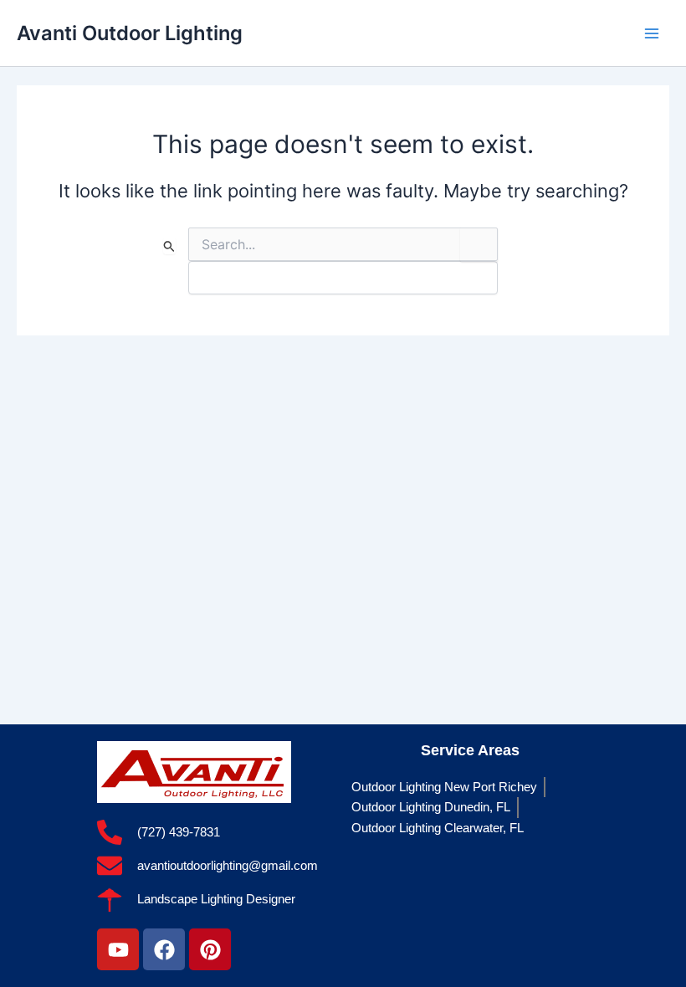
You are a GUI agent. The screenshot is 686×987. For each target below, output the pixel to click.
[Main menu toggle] (651, 33)
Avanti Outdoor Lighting (130, 33)
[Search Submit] (169, 246)
